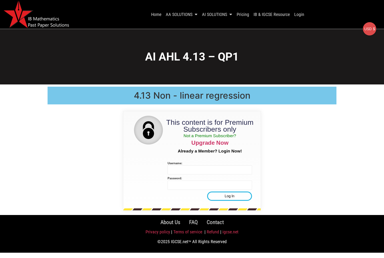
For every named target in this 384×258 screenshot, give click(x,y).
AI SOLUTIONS (214, 14)
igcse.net (230, 232)
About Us (170, 222)
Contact (215, 222)
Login (299, 14)
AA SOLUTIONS (179, 14)
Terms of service (188, 232)
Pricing (243, 14)
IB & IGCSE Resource (272, 14)
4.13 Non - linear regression (192, 95)
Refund (213, 232)
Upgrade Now (209, 142)
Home (156, 14)
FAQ (193, 222)
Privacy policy (158, 232)
